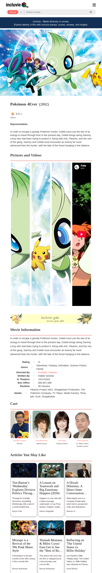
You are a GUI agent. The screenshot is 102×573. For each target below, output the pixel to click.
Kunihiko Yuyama (47, 372)
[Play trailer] (52, 63)
